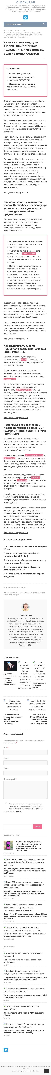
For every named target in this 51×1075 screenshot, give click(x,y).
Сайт (6, 769)
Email (6, 758)
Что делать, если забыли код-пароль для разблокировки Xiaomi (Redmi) (24, 1031)
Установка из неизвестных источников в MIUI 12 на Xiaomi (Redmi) (25, 996)
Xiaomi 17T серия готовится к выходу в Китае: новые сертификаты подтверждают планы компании (24, 893)
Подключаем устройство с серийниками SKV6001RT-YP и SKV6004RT (21, 87)
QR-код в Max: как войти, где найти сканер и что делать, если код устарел (25, 935)
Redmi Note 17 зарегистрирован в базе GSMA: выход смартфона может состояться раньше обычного (25, 916)
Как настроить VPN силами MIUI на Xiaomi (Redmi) (24, 1014)
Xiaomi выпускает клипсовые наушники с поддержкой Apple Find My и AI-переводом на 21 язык (25, 870)
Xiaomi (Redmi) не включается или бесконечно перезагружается (38, 720)
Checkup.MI (25, 2)
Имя (6, 748)
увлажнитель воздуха (11, 595)
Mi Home (39, 126)
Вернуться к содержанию (16, 192)
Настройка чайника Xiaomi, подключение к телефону (13, 720)
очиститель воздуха (38, 592)
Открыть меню (14, 24)
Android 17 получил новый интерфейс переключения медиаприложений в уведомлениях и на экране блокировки (28, 846)
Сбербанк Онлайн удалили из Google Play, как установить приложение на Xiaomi (25, 978)
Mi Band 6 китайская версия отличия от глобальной (22, 961)
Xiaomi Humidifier (24, 592)
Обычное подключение (20, 73)
